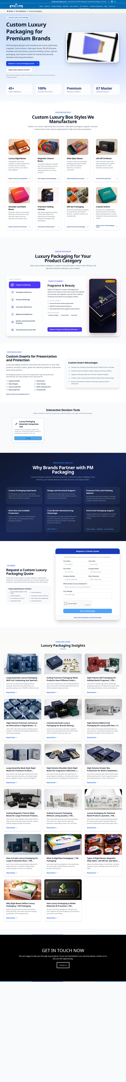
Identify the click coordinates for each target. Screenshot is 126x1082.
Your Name (66, 561)
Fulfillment (100, 529)
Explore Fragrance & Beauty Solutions (63, 329)
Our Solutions (21, 11)
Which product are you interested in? (75, 584)
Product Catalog (56, 6)
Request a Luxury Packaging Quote (21, 63)
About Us (47, 6)
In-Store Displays (109, 529)
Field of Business (93, 576)
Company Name (93, 568)
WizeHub (65, 6)
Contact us (63, 965)
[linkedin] (115, 1)
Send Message (87, 610)
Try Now (28, 438)
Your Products (74, 6)
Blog (106, 6)
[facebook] (109, 1)
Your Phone (67, 568)
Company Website (69, 576)
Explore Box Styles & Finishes (19, 70)
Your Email (91, 561)
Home (41, 6)
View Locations (51, 529)
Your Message (67, 591)
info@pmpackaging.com (59, 1)
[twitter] (112, 1)
